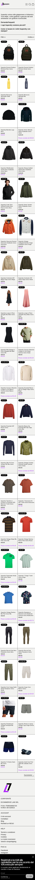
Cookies (4, 837)
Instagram (4, 853)
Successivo (28, 775)
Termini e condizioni (8, 832)
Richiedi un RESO (7, 823)
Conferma (4, 877)
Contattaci (4, 819)
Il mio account (6, 816)
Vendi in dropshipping (8, 841)
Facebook (4, 850)
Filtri (2, 37)
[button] (30, 4)
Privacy (3, 834)
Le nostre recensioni (8, 839)
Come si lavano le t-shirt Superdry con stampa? (15, 30)
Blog (2, 821)
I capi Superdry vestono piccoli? (13, 25)
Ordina (30, 37)
